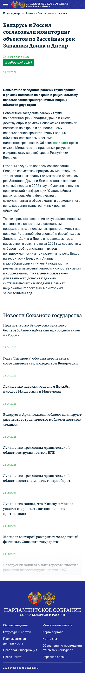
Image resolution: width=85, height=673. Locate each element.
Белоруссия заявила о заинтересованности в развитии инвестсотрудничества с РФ (40, 567)
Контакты (49, 639)
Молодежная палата (57, 625)
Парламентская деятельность (14, 641)
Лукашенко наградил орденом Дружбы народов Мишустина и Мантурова (36, 389)
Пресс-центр (11, 13)
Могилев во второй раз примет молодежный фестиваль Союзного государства (40, 539)
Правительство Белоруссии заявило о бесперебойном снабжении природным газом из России (41, 330)
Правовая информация (20, 650)
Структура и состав (17, 632)
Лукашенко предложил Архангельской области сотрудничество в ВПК (36, 450)
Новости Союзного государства (46, 13)
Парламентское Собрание (42, 611)
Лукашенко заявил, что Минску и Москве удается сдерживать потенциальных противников (38, 508)
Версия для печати (18, 57)
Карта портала (52, 632)
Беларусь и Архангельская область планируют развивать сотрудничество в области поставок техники (42, 419)
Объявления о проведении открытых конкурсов (62, 648)
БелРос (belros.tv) (18, 62)
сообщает (60, 143)
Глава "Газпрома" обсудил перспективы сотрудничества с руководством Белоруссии (40, 361)
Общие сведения (15, 625)
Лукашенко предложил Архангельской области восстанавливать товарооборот (36, 478)
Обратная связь (53, 657)
